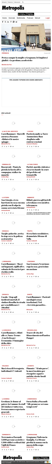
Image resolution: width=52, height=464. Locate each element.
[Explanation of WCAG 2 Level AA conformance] (47, 462)
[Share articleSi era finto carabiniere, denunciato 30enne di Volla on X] (30, 243)
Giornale (12, 18)
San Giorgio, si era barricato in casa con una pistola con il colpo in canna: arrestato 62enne (13, 204)
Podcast (30, 18)
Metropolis (4, 2)
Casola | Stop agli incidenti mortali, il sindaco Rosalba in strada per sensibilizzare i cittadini (13, 302)
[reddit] (16, 22)
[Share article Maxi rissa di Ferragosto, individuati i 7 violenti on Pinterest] (9, 381)
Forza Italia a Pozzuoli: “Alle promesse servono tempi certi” (37, 404)
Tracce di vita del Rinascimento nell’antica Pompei (38, 335)
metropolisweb (31, 177)
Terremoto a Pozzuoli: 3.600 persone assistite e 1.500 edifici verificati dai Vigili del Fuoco (13, 441)
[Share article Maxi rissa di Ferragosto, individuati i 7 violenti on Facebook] (2, 381)
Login (48, 18)
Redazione (10, 2)
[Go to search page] (23, 2)
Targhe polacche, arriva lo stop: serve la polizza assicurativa (12, 236)
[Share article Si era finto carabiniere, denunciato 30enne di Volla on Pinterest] (34, 243)
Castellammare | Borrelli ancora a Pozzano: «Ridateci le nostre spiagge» (13, 137)
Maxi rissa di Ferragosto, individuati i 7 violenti (12, 369)
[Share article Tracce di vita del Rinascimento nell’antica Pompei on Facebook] (27, 348)
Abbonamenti (17, 2)
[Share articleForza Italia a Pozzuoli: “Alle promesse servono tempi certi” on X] (30, 416)
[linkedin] (8, 22)
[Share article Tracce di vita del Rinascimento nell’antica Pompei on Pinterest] (34, 348)
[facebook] (2, 22)
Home (4, 18)
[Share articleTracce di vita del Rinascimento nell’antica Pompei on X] (30, 348)
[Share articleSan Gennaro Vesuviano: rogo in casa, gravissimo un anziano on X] (30, 276)
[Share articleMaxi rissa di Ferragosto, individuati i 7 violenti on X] (4, 381)
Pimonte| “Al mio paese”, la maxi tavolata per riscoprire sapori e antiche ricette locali (38, 372)
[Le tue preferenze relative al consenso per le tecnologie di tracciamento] (50, 462)
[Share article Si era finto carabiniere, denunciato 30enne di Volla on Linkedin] (32, 243)
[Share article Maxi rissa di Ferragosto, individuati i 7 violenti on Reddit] (13, 381)
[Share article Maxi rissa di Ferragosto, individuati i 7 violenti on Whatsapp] (11, 381)
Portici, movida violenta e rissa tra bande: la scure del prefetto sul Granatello (38, 171)
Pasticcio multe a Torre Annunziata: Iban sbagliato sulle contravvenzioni (37, 137)
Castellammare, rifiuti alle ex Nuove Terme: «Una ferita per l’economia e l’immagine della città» (12, 338)
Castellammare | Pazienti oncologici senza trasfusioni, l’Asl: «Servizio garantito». (38, 301)
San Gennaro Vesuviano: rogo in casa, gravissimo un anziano (38, 267)
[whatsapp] (13, 22)
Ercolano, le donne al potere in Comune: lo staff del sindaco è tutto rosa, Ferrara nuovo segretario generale (13, 406)
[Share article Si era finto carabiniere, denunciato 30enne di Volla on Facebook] (27, 243)
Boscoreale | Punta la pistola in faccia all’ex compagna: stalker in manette (11, 171)
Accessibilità (8, 462)
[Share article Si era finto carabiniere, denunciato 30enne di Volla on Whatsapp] (36, 243)
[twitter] (5, 22)
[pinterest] (11, 22)
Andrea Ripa (5, 177)
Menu (37, 18)
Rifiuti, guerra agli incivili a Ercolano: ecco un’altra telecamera (39, 203)
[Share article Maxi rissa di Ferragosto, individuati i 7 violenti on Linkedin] (6, 381)
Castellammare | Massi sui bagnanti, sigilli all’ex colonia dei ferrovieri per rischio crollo (13, 268)
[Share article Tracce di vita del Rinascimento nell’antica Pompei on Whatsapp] (36, 348)
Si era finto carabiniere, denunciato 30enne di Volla (38, 236)
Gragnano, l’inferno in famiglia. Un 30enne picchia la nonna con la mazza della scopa (37, 441)
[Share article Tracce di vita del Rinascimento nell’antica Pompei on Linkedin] (32, 348)
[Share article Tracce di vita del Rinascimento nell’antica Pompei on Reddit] (38, 348)
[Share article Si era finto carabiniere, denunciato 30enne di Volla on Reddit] (38, 243)
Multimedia (21, 18)
